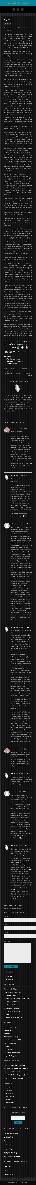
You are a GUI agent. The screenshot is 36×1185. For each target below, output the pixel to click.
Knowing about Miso (13, 363)
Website (6, 933)
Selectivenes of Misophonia (15, 361)
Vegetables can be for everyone (13, 1017)
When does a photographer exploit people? (16, 998)
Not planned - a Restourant (12, 1011)
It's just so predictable (10, 1027)
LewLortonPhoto (8, 1137)
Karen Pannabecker (9, 1075)
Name (6, 916)
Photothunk (7, 1145)
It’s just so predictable (17, 1078)
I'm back (6, 1014)
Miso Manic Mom (9, 1174)
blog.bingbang (8, 1149)
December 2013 (10, 1102)
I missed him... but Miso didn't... (13, 1040)
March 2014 (9, 1093)
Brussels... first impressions (11, 1008)
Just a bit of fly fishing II (11, 989)
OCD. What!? (8, 1049)
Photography (9, 979)
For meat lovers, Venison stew (12, 992)
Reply (25, 428)
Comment (7, 941)
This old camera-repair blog (12, 1156)
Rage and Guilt (27, 368)
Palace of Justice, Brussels (11, 1002)
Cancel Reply (25, 909)
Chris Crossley (8, 1141)
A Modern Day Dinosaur (11, 1133)
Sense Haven (8, 1170)
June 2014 (9, 1090)
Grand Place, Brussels (10, 995)
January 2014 (9, 1099)
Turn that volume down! (13, 359)
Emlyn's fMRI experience (11, 1056)
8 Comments (27, 373)
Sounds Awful (8, 1166)
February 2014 (10, 1096)
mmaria (18, 373)
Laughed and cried (16, 1072)
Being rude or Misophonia (18, 1065)
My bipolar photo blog (10, 1153)
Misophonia (8, 23)
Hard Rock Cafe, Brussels (11, 1005)
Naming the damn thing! (11, 1037)
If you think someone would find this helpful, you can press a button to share (16, 345)
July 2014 (8, 1087)
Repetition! (7, 1033)
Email (5, 924)
